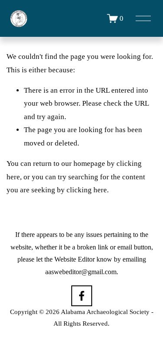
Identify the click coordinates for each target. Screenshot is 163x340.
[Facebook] (81, 295)
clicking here (87, 190)
